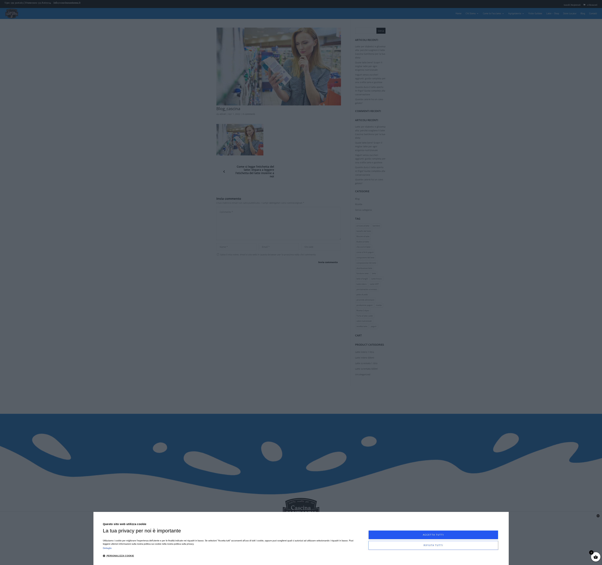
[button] (232, 556)
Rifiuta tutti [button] (433, 545)
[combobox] (598, 515)
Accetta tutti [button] (433, 535)
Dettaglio (107, 548)
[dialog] (301, 538)
